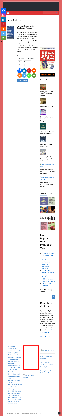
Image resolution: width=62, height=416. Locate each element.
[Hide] (1, 41)
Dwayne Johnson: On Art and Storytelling (46, 119)
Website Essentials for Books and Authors (25, 27)
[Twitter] (24, 75)
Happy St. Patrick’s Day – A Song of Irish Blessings (47, 171)
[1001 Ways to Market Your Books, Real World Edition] (47, 69)
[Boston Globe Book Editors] (51, 218)
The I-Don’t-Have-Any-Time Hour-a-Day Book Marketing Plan (46, 365)
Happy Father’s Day (47, 106)
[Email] (34, 75)
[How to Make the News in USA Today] (44, 218)
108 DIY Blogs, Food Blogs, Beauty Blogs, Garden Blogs (14, 376)
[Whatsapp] (29, 75)
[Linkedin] (24, 70)
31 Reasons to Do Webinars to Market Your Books (13, 361)
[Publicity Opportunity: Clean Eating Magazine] (44, 210)
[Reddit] (34, 70)
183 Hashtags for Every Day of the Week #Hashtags (15, 387)
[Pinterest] (29, 70)
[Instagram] (3, 15)
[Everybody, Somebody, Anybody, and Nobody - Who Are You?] (51, 201)
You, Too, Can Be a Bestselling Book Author (46, 159)
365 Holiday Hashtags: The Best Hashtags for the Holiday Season (14, 393)
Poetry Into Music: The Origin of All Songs (46, 94)
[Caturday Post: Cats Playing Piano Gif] (51, 210)
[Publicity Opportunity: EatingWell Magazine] (51, 226)
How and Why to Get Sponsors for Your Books (47, 184)
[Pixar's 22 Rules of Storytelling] (44, 226)
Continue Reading (22, 80)
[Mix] (19, 75)
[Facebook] (3, 10)
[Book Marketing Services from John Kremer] (44, 201)
